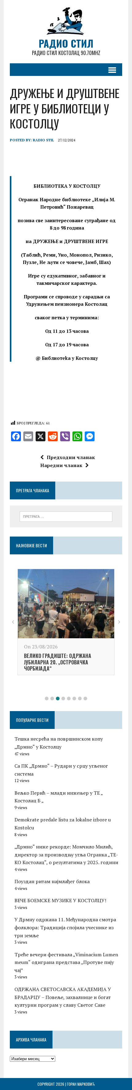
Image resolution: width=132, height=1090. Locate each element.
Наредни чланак (61, 465)
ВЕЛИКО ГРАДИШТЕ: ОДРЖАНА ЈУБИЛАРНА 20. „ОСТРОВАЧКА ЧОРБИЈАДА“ (57, 662)
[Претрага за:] (66, 516)
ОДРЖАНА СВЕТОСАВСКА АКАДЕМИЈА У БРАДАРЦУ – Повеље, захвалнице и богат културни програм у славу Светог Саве (62, 997)
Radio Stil (43, 140)
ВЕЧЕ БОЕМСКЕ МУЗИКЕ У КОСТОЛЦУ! (60, 900)
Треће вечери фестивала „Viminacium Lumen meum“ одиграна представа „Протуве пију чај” (66, 962)
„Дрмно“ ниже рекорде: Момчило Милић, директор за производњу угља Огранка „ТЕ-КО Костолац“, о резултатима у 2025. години (66, 854)
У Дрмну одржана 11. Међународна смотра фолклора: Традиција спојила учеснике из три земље (65, 927)
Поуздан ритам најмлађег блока (52, 881)
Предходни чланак (71, 457)
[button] (47, 698)
